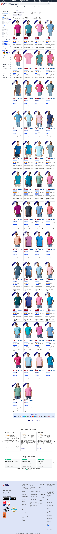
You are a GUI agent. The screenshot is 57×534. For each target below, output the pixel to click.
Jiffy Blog (48, 514)
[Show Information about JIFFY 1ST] (8, 11)
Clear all (19, 14)
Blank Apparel (24, 485)
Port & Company (42, 501)
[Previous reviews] (3, 442)
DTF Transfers (32, 488)
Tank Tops (23, 491)
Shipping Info (49, 502)
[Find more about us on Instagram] (5, 492)
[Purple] (9, 52)
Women (40, 487)
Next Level (40, 500)
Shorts (23, 505)
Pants (23, 502)
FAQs (48, 499)
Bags (23, 510)
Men (39, 488)
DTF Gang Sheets (33, 494)
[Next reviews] (54, 442)
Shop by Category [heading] (26, 484)
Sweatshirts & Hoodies (26, 488)
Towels (23, 517)
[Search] (48, 3)
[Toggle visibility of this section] (10, 15)
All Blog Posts (49, 515)
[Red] (3, 52)
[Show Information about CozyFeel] (9, 39)
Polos (23, 490)
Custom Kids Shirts (33, 503)
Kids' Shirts (24, 499)
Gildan (40, 496)
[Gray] (7, 50)
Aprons (23, 519)
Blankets (23, 520)
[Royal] (7, 52)
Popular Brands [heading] (42, 494)
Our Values (49, 511)
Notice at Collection (50, 528)
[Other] (7, 53)
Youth (40, 490)
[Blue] (3, 50)
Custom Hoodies (33, 500)
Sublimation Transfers (34, 491)
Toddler (40, 491)
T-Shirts (23, 487)
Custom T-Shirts (33, 499)
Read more (6, 448)
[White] (9, 50)
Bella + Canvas (41, 497)
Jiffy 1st (6, 13)
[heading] (33, 218)
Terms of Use (37, 533)
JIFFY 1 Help (49, 498)
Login (52, 3)
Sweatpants (24, 504)
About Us (48, 508)
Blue (20, 12)
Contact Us (49, 496)
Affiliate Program (50, 512)
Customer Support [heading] (51, 484)
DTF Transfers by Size (34, 490)
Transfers (26, 6)
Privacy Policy (49, 518)
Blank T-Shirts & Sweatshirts (16, 6)
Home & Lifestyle (25, 516)
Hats (22, 509)
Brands (45, 6)
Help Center (49, 495)
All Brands (40, 503)
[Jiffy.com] (4, 4)
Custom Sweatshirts (33, 502)
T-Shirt (14, 12)
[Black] (6, 50)
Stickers (40, 6)
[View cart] (55, 3)
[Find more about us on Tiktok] (8, 492)
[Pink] (4, 50)
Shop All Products (42, 504)
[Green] (4, 52)
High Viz (23, 514)
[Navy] (6, 52)
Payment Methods (50, 505)
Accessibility (49, 521)
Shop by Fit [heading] (41, 484)
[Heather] (6, 53)
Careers (48, 509)
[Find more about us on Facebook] (3, 492)
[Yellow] (3, 53)
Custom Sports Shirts (34, 508)
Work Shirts (24, 494)
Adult (39, 485)
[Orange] (4, 53)
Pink (14, 14)
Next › (38, 420)
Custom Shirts (33, 6)
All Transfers (32, 487)
